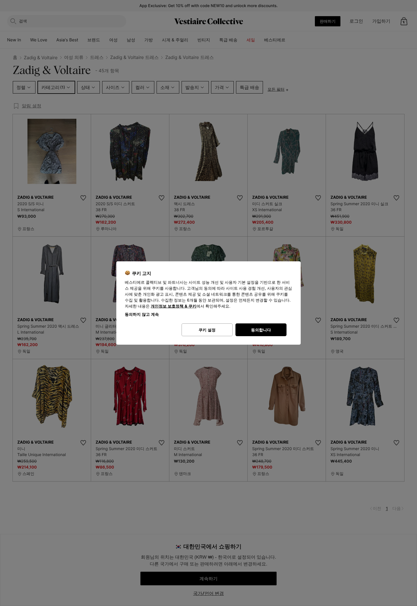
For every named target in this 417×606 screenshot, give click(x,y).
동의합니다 (261, 330)
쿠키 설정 (207, 330)
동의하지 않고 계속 (142, 314)
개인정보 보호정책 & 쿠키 (174, 306)
